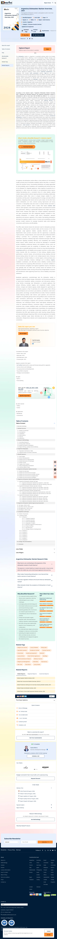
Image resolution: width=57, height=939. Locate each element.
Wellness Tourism (38, 658)
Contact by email (23, 721)
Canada (52, 860)
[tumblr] (55, 850)
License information (5, 870)
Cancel (48, 931)
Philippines (39, 870)
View (47, 49)
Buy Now (26, 35)
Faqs (3, 52)
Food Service (44, 661)
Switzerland (46, 877)
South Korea (52, 873)
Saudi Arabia (38, 873)
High (45, 73)
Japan (37, 867)
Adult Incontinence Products (24, 658)
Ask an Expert (23, 333)
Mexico (52, 867)
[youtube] (53, 850)
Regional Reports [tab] (32, 673)
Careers (2, 865)
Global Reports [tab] (21, 673)
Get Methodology (35, 819)
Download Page (26, 30)
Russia (30, 872)
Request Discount (35, 778)
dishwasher (21, 56)
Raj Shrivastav (45, 30)
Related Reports (5, 65)
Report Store (47, 2)
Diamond (42, 653)
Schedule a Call (35, 30)
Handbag (45, 656)
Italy (30, 867)
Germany (38, 865)
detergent (35, 79)
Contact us (3, 882)
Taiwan (52, 877)
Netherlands (32, 870)
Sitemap (18, 850)
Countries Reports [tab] (44, 673)
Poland (45, 870)
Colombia (46, 862)
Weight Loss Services (22, 647)
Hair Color (20, 664)
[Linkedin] (33, 343)
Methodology (4, 862)
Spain (30, 877)
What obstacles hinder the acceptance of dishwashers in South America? (34, 586)
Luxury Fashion (21, 656)
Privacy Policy (11, 850)
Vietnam (38, 887)
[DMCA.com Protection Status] (53, 895)
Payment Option (20, 805)
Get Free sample (39, 35)
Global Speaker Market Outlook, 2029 (25, 678)
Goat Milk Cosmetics (22, 650)
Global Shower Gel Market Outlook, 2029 (26, 688)
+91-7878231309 (6, 912)
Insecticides (20, 653)
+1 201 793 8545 (23, 718)
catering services (48, 100)
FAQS (2, 879)
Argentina (31, 860)
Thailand (31, 879)
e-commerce (19, 250)
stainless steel (51, 205)
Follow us (38, 850)
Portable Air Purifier (34, 650)
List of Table (19, 549)
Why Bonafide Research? (5, 57)
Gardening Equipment (31, 653)
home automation (34, 73)
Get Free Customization (35, 737)
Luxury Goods (37, 664)
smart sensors (26, 124)
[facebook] (43, 850)
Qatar (52, 870)
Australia (38, 860)
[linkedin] (50, 850)
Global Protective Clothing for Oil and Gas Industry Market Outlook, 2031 (34, 684)
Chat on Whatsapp (22, 708)
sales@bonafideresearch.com (9, 914)
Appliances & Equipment (28, 26)
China (37, 862)
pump (26, 108)
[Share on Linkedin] (32, 38)
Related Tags (5, 61)
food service (52, 99)
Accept (48, 934)
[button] (52, 2)
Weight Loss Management (24, 661)
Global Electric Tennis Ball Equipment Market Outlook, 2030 (31, 691)
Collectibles (35, 661)
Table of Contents (6, 49)
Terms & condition (5, 877)
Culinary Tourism (46, 650)
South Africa (45, 873)
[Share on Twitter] (30, 38)
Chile (30, 862)
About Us (3, 860)
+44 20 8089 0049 (23, 715)
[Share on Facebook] (27, 38)
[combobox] (52, 696)
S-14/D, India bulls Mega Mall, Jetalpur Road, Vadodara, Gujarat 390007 (12, 909)
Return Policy (4, 874)
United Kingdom (53, 881)
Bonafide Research (27, 17)
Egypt (52, 862)
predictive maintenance (46, 71)
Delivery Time (20, 788)
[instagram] (48, 850)
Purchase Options (22, 700)
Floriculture (28, 664)
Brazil (45, 860)
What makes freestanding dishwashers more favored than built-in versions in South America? (33, 575)
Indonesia (53, 865)
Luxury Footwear (34, 647)
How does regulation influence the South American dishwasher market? (34, 580)
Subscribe (44, 842)
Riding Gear (44, 647)
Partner (2, 867)
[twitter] (45, 850)
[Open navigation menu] (55, 2)
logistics (53, 260)
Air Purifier (19, 365)
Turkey (38, 879)
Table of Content (20, 423)
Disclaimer (4, 850)
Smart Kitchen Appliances (34, 656)
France (31, 865)
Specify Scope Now (25, 395)
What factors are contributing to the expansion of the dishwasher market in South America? (32, 564)
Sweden (38, 877)
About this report (6, 45)
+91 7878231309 (23, 711)
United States (31, 888)
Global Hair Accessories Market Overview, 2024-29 (28, 681)
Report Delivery (20, 807)
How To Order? (4, 872)
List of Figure (19, 552)
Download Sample (28, 146)
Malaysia (46, 867)
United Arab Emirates (46, 882)
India (45, 865)
